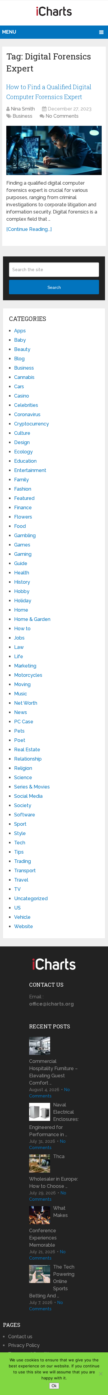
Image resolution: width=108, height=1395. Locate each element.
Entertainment (30, 470)
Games (22, 545)
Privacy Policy (24, 1345)
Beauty (22, 349)
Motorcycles (28, 675)
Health (21, 573)
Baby (20, 340)
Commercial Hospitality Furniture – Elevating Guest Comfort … (53, 1072)
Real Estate (27, 749)
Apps (20, 331)
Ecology (23, 452)
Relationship (28, 759)
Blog (19, 359)
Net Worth (25, 703)
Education (25, 461)
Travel (21, 880)
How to (22, 628)
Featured (24, 498)
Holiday (22, 601)
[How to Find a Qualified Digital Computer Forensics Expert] (54, 150)
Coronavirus (27, 414)
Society (22, 805)
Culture (22, 433)
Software (24, 815)
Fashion (22, 489)
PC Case (23, 722)
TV (17, 889)
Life (18, 656)
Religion (23, 768)
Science (23, 777)
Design (22, 442)
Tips (19, 852)
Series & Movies (32, 787)
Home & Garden (32, 619)
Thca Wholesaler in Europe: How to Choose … (53, 1171)
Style (20, 833)
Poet (19, 740)
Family (21, 480)
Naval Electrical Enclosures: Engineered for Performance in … (54, 1119)
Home (21, 610)
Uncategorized (31, 898)
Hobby (21, 591)
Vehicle (22, 917)
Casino (21, 396)
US (17, 908)
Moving (22, 684)
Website (23, 926)
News (20, 712)
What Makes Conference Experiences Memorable (48, 1226)
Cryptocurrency (31, 424)
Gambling (25, 535)
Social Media (28, 796)
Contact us (20, 1336)
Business (22, 116)
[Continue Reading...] (29, 229)
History (22, 582)
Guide (20, 563)
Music (20, 694)
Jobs (19, 638)
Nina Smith (23, 109)
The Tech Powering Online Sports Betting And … (51, 1281)
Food (20, 526)
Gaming (23, 554)
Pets (19, 731)
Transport (25, 870)
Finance (23, 507)
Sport (20, 824)
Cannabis (24, 377)
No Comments (62, 116)
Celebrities (26, 405)
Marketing (25, 666)
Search (54, 287)
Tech (19, 843)
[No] (101, 1374)
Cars (19, 386)
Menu (9, 32)
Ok (54, 1386)
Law (19, 647)
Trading (22, 861)
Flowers (23, 517)
